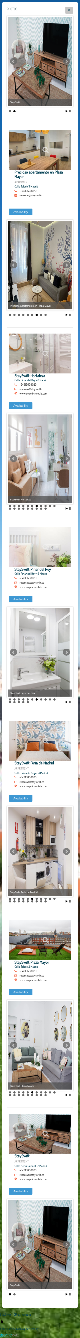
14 (19, 509)
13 (14, 509)
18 (37, 509)
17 (32, 509)
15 (23, 509)
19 (41, 509)
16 (28, 509)
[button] (69, 10)
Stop (70, 111)
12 (10, 509)
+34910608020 (28, 191)
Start (67, 111)
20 (45, 509)
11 (54, 506)
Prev (13, 61)
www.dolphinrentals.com (33, 393)
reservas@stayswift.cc (32, 195)
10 (50, 506)
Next (66, 61)
